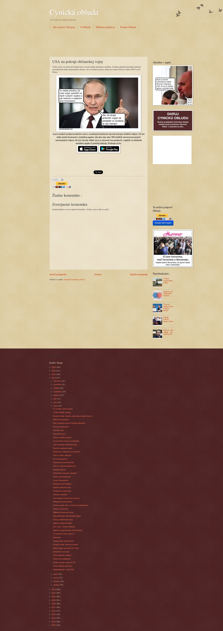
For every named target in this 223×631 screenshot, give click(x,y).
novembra (57, 384)
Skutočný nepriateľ (60, 495)
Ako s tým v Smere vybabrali (64, 527)
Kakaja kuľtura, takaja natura (168, 319)
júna (55, 402)
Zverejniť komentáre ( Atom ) (74, 280)
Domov (98, 274)
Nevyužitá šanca (59, 434)
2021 (54, 593)
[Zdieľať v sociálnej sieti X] (59, 179)
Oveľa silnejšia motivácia (62, 566)
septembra (58, 392)
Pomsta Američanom (61, 427)
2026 (54, 367)
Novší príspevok (58, 274)
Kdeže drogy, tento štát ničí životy (66, 548)
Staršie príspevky (139, 274)
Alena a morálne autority (62, 437)
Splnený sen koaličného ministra (168, 294)
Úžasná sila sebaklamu (61, 559)
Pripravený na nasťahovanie (63, 462)
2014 (54, 618)
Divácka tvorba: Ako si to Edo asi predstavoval (70, 505)
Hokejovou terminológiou (62, 484)
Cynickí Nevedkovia (60, 480)
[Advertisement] (97, 42)
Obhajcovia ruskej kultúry (62, 502)
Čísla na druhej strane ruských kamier (168, 307)
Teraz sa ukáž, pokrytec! (62, 455)
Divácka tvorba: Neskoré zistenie (65, 545)
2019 (54, 600)
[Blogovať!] (56, 179)
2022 (54, 589)
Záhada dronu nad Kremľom (63, 541)
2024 (54, 374)
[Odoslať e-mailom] (53, 179)
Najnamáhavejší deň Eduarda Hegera (67, 516)
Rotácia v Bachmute (60, 509)
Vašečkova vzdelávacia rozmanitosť (66, 452)
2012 (54, 625)
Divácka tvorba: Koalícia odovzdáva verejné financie (72, 416)
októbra (57, 388)
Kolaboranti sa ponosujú (62, 491)
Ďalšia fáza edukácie (61, 420)
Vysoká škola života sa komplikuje (66, 441)
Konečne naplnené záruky (62, 448)
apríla (56, 574)
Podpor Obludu (128, 27)
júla (55, 399)
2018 (54, 604)
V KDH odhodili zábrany (62, 412)
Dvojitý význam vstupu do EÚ (64, 562)
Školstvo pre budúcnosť (62, 477)
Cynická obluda (74, 12)
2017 (54, 607)
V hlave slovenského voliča (168, 281)
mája (56, 406)
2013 (54, 622)
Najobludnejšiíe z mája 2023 (63, 570)
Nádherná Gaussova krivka (63, 512)
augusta (57, 395)
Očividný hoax (58, 430)
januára (56, 585)
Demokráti (57, 537)
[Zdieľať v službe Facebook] (62, 179)
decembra (57, 381)
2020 (54, 597)
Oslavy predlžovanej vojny (63, 520)
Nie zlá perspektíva (60, 459)
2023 (54, 378)
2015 (54, 614)
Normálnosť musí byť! (61, 552)
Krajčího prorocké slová (62, 487)
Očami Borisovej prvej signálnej (65, 473)
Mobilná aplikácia (105, 27)
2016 (54, 611)
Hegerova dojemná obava (62, 523)
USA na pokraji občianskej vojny (65, 445)
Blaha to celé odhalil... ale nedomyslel (168, 332)
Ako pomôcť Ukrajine (64, 27)
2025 (54, 371)
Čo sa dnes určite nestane (63, 409)
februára (57, 581)
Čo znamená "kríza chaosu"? (64, 534)
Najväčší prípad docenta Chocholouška (67, 530)
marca (56, 578)
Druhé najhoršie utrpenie (62, 555)
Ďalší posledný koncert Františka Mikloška (69, 423)
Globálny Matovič (59, 470)
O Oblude (86, 27)
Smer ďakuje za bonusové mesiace (66, 498)
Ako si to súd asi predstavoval (64, 466)
